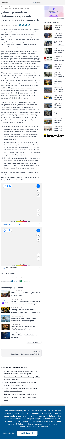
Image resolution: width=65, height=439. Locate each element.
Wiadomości (11, 6)
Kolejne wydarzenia (32, 342)
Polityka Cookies (8, 433)
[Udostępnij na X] (26, 25)
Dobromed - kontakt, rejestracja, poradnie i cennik (20, 394)
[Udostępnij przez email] (23, 25)
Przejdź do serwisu (27, 433)
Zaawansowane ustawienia (37, 426)
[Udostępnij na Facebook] (29, 25)
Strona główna (4, 6)
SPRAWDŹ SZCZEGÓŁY (53, 15)
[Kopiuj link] (20, 25)
